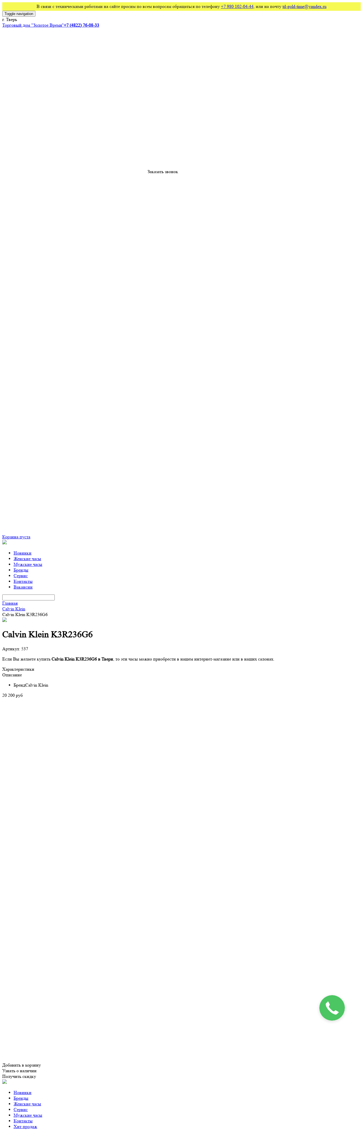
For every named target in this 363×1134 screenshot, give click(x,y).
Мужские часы (28, 564)
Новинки (22, 553)
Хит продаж (25, 1126)
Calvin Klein (13, 608)
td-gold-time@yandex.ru (304, 6)
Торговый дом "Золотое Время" (33, 25)
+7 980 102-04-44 (237, 6)
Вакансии (23, 587)
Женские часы (27, 558)
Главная (10, 603)
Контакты (23, 581)
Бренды (21, 570)
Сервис (21, 575)
